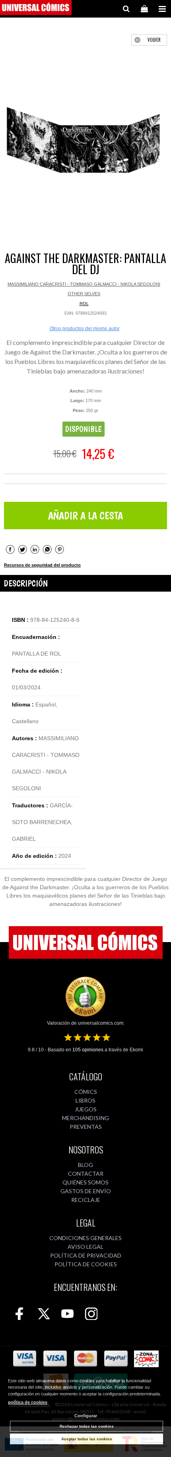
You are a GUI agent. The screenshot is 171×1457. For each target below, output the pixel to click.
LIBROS (85, 1100)
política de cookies (27, 1402)
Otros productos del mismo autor (85, 328)
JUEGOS (86, 1109)
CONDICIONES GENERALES (85, 1237)
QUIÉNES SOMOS (85, 1182)
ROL (84, 303)
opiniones (87, 1050)
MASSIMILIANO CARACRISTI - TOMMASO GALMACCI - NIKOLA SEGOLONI (84, 284)
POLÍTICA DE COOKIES (85, 1264)
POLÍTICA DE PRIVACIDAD (85, 1255)
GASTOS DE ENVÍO (85, 1191)
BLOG (85, 1164)
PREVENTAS (86, 1126)
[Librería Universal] (36, 8)
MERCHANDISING (85, 1118)
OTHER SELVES (84, 293)
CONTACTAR (85, 1173)
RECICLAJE (85, 1199)
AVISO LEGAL (85, 1246)
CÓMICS (85, 1091)
